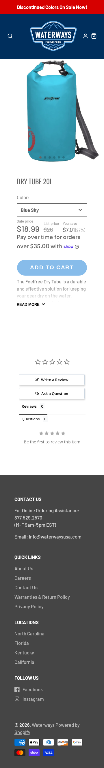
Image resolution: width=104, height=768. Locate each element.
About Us (23, 568)
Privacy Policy (29, 606)
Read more (28, 304)
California (24, 662)
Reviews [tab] (29, 406)
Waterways (43, 725)
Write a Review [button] (54, 379)
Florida (21, 643)
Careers (22, 578)
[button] (40, 157)
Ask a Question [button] (54, 393)
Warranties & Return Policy (42, 597)
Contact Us (26, 587)
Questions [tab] (31, 418)
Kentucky (24, 652)
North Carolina (29, 633)
